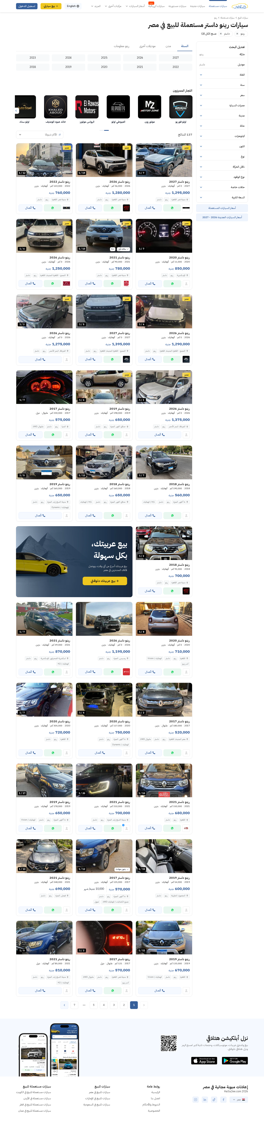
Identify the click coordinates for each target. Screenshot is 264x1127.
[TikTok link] (214, 1100)
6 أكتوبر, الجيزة (179, 502)
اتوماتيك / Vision (155, 658)
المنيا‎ (64, 426)
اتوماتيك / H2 (63, 663)
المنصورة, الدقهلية (178, 895)
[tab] (184, 46)
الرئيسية (156, 1092)
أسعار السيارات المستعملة (222, 208)
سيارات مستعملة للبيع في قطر (35, 1105)
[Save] (140, 148)
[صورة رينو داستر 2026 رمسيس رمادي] (104, 619)
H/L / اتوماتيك (149, 502)
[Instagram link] (195, 1100)
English (71, 6)
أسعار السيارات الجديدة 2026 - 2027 (222, 217)
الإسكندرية (181, 275)
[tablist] (104, 46)
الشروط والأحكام (151, 1105)
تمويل (97, 901)
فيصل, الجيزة (60, 895)
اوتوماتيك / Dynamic (60, 507)
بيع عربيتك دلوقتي (103, 581)
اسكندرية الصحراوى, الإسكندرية (53, 658)
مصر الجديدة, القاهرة (177, 739)
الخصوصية (154, 1111)
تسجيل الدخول (26, 6)
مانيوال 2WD (38, 426)
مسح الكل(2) (208, 34)
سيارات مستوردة (177, 6)
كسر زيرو (185, 663)
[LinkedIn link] (205, 1100)
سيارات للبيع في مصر (99, 1092)
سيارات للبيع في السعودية (96, 1105)
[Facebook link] (223, 1100)
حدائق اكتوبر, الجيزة (118, 426)
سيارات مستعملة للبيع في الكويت (33, 1092)
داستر (159, 199)
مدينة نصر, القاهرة (119, 199)
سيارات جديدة (197, 6)
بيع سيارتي (49, 6)
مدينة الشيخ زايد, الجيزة (56, 502)
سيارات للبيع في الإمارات (97, 1098)
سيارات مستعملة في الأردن (37, 1098)
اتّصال (148, 208)
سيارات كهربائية (156, 6)
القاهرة (182, 658)
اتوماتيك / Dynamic (120, 744)
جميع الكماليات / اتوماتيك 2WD (116, 901)
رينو (166, 199)
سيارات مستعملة (218, 6)
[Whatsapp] (172, 207)
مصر (239, 1099)
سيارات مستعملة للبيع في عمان (34, 1111)
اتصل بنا (155, 1098)
